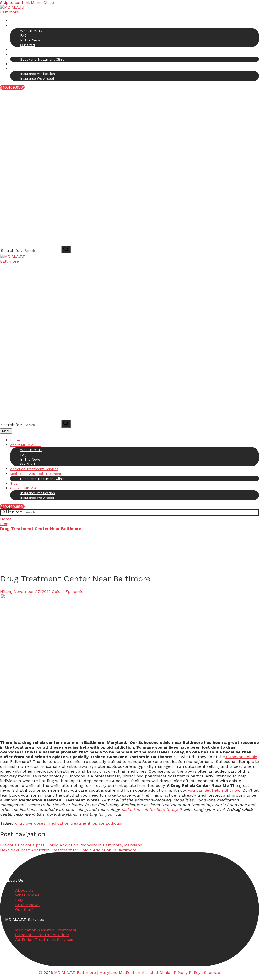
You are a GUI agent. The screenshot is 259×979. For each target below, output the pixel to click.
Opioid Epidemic (67, 591)
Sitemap (212, 972)
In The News (27, 904)
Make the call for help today (149, 809)
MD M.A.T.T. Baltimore (75, 972)
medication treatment (69, 823)
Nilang (6, 591)
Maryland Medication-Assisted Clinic (134, 972)
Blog (4, 523)
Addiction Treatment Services (44, 939)
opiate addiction (108, 823)
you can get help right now (214, 790)
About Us (24, 890)
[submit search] (66, 249)
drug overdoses (30, 823)
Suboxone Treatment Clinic (42, 934)
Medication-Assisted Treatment (45, 930)
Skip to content (15, 2)
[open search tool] (80, 242)
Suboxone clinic (241, 756)
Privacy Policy (188, 972)
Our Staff (24, 909)
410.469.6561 (12, 87)
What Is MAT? (28, 895)
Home (6, 519)
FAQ (19, 899)
